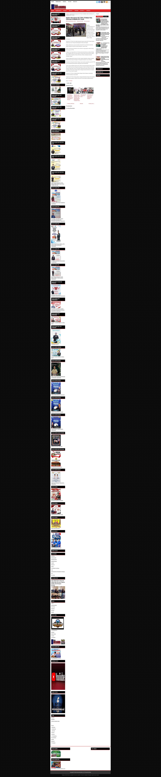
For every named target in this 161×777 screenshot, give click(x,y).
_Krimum (52, 732)
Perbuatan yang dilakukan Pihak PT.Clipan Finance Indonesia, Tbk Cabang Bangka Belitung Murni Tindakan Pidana (77, 97)
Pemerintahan (53, 737)
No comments (87, 21)
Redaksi (52, 1)
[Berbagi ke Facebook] (70, 83)
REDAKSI (53, 719)
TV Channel (53, 637)
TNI (51, 573)
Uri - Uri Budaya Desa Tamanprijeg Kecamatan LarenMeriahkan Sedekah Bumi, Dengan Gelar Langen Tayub (103, 45)
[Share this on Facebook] (69, 80)
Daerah (52, 563)
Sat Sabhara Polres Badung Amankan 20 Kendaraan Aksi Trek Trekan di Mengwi (70, 97)
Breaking (52, 556)
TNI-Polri (69, 1)
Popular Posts (99, 16)
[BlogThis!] (68, 83)
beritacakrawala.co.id (80, 772)
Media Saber (53, 634)
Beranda (81, 103)
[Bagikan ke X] (69, 83)
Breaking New (53, 557)
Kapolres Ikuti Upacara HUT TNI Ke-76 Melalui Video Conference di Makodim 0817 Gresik (79, 18)
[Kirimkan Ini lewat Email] (67, 83)
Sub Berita (82, 10)
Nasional (65, 1)
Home (67, 13)
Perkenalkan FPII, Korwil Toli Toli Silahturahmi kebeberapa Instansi (90, 96)
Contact (52, 635)
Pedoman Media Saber (55, 721)
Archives (105, 16)
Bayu (90, 772)
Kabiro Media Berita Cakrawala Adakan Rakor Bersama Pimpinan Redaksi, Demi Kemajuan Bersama (58, 583)
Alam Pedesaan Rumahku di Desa (83, 95)
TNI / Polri (53, 575)
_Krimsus (53, 734)
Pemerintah (88, 10)
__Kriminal (53, 730)
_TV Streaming (53, 736)
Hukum (52, 725)
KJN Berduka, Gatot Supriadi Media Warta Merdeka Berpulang (105, 33)
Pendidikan (76, 10)
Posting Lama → (92, 103)
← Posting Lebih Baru (70, 103)
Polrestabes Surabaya (55, 568)
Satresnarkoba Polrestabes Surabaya (58, 571)
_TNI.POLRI (53, 727)
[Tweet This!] (70, 80)
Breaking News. (54, 561)
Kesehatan (75, 1)
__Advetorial (53, 729)
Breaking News (58, 1)
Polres (52, 566)
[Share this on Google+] (72, 80)
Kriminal (52, 610)
